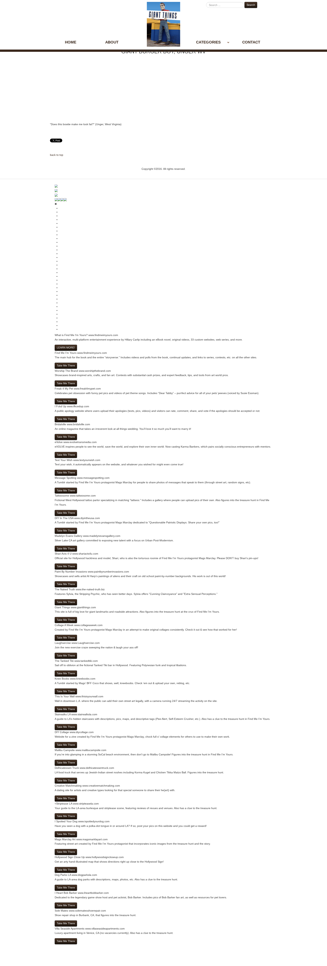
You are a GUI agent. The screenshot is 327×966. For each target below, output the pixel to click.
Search (251, 5)
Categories (208, 42)
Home (70, 42)
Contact (251, 42)
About (111, 42)
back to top (56, 154)
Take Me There (66, 365)
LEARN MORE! (66, 347)
